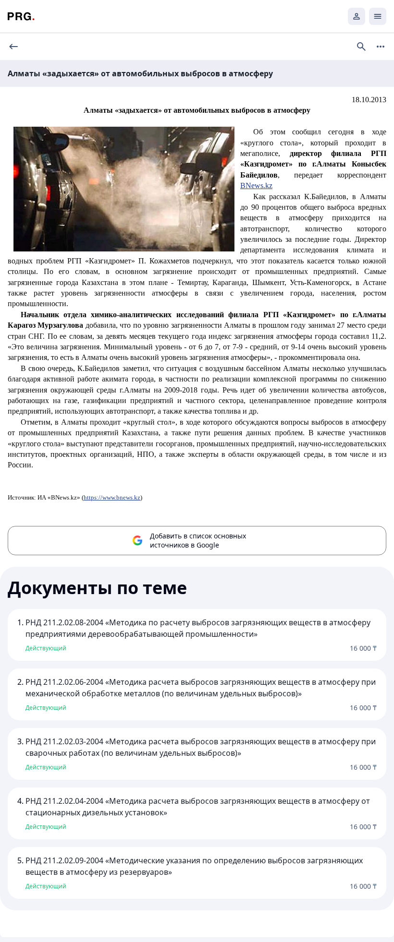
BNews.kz (256, 185)
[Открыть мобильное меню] (377, 16)
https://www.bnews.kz (112, 497)
